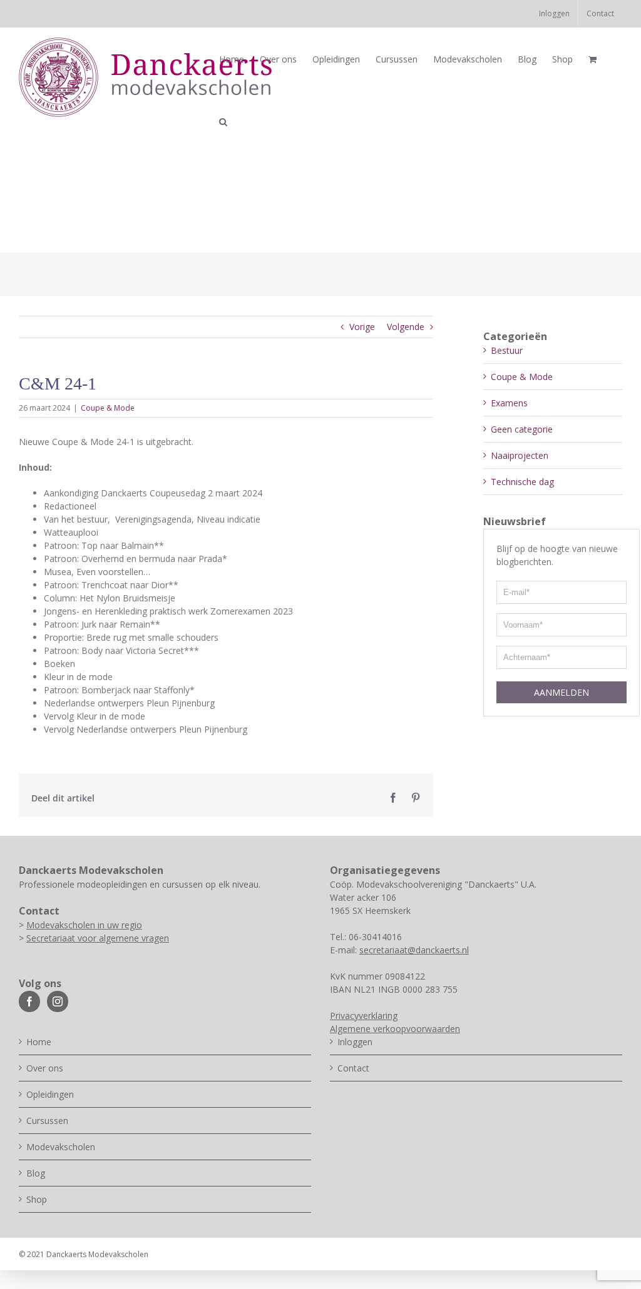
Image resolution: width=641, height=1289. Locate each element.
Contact (353, 1068)
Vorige (362, 327)
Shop (36, 1199)
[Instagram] (57, 1001)
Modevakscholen (60, 1147)
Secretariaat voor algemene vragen (97, 938)
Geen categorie (522, 429)
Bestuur (507, 350)
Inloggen (354, 1042)
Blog (35, 1173)
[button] (223, 122)
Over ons (44, 1068)
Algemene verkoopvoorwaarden (395, 1029)
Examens (509, 403)
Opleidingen (50, 1094)
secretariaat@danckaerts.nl (414, 950)
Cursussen (47, 1120)
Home (38, 1042)
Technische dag (522, 482)
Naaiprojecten (519, 455)
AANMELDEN (561, 692)
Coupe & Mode (108, 408)
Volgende (405, 327)
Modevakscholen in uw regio (84, 925)
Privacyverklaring (363, 1015)
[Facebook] (29, 1001)
